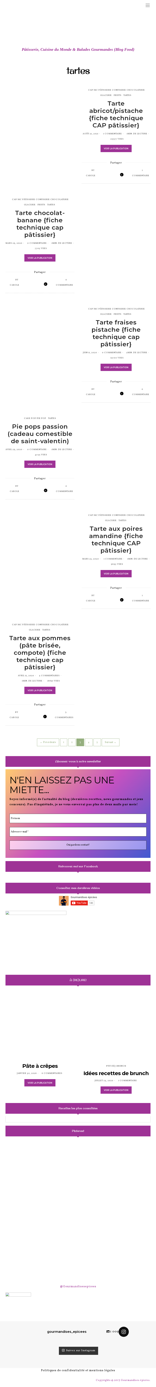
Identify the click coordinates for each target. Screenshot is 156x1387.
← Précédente (48, 742)
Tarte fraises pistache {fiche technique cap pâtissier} (116, 333)
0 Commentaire (37, 243)
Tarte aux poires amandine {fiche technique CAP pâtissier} (116, 539)
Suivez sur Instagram (80, 1351)
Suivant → (110, 742)
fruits (117, 95)
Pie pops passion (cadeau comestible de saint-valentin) (40, 434)
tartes (127, 95)
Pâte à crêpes (40, 1066)
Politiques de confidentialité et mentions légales (78, 1370)
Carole (90, 175)
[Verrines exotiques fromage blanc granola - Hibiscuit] (77, 1211)
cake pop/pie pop (35, 418)
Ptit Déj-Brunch (116, 1066)
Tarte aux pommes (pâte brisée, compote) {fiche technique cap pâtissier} (40, 652)
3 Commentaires (49, 675)
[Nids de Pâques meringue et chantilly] (28, 1211)
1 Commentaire (112, 133)
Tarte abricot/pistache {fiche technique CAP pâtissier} (116, 114)
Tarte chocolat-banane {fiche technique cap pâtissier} (40, 223)
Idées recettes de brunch (116, 1073)
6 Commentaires (52, 1073)
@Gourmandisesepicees (78, 1286)
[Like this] (119, 176)
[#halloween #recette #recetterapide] (28, 1162)
